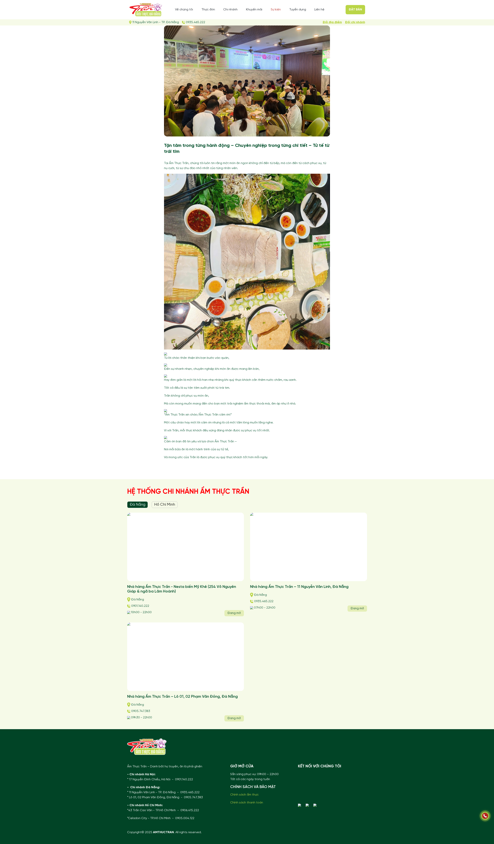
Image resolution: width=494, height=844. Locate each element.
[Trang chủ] (147, 746)
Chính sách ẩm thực (244, 794)
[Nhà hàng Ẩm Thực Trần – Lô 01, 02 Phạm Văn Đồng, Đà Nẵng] (185, 656)
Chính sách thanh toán (246, 802)
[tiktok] (315, 805)
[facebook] (308, 805)
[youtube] (300, 805)
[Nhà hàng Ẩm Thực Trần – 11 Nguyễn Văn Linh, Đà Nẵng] (308, 547)
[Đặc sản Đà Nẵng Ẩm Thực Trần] (145, 10)
